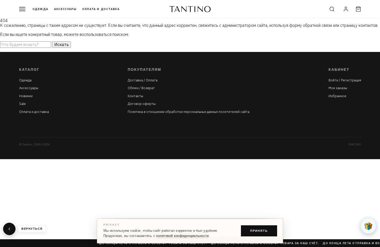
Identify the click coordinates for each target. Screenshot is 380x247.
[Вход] (345, 9)
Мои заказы (338, 88)
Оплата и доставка (100, 9)
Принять (259, 230)
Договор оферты (142, 104)
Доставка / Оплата (142, 80)
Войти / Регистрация (345, 80)
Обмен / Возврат (141, 88)
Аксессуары (65, 9)
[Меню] (22, 9)
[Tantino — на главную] (190, 9)
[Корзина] (358, 9)
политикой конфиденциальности (182, 236)
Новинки (26, 96)
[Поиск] (332, 9)
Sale (22, 104)
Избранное (337, 96)
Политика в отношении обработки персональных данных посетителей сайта (188, 112)
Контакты (135, 96)
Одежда (41, 9)
